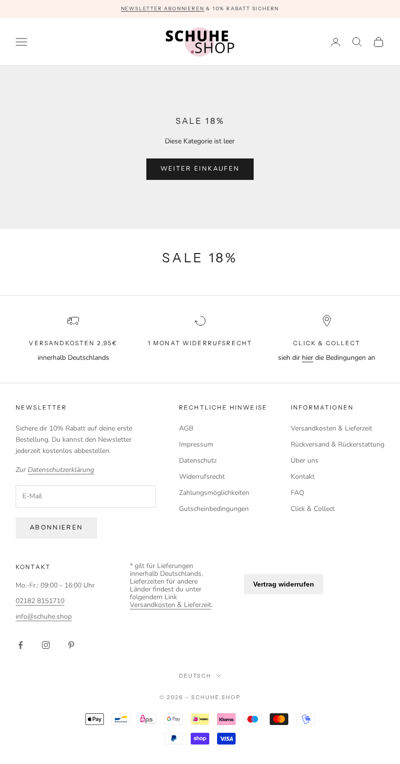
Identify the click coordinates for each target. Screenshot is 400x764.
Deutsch (195, 675)
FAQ (297, 492)
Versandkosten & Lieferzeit (331, 428)
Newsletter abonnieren (162, 8)
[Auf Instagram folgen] (46, 645)
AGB (186, 428)
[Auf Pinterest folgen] (71, 645)
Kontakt (303, 476)
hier (307, 357)
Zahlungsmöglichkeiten (214, 492)
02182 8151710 (40, 601)
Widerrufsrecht (202, 476)
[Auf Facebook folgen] (20, 645)
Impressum (196, 444)
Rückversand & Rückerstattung (337, 444)
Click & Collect (313, 508)
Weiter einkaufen (200, 168)
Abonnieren (56, 527)
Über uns (305, 460)
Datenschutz (198, 460)
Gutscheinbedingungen (214, 508)
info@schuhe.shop (44, 616)
